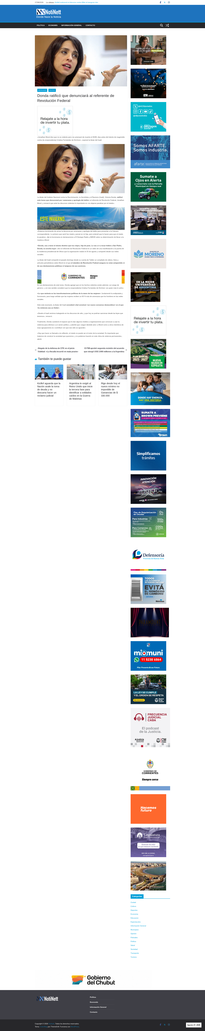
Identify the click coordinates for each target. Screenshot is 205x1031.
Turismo (134, 957)
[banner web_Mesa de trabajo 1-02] (150, 752)
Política (41, 25)
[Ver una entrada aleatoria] (167, 25)
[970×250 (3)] (81, 209)
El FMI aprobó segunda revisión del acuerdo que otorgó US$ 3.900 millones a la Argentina (104, 350)
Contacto (90, 25)
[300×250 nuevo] (148, 442)
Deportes (134, 910)
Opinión (133, 934)
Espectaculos (136, 922)
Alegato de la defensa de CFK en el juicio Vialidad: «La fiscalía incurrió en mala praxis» (58, 350)
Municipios (135, 930)
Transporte (135, 953)
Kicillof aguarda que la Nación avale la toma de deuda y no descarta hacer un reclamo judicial (48, 389)
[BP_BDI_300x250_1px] (55, 108)
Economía (53, 25)
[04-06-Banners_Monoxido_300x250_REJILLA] (148, 576)
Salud (133, 945)
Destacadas (42, 90)
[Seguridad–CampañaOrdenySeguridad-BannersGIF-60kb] (148, 676)
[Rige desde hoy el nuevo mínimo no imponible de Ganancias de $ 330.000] (113, 366)
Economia (134, 914)
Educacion (134, 918)
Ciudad (133, 902)
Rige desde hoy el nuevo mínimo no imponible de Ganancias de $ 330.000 (110, 389)
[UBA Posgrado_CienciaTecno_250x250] (145, 274)
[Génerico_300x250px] (148, 37)
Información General (71, 25)
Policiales (134, 937)
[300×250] (148, 70)
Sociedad (134, 949)
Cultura (133, 906)
